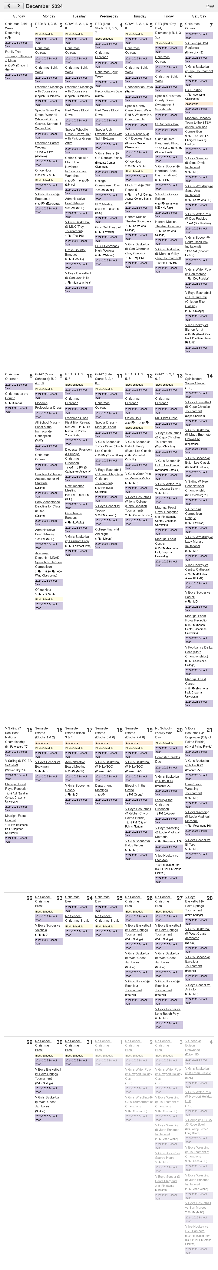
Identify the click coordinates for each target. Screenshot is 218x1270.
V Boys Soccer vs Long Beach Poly (168, 1011)
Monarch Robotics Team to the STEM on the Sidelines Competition (198, 124)
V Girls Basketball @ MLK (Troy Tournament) (77, 226)
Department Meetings (103, 787)
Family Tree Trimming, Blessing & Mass (18, 56)
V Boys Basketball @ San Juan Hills (78, 275)
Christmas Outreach (42, 50)
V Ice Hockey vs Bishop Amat (196, 327)
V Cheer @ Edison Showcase (193, 1045)
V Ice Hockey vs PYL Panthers (196, 1228)
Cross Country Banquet (75, 252)
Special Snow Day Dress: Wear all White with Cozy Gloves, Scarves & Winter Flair (48, 119)
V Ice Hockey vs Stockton (166, 857)
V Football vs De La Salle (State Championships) (198, 651)
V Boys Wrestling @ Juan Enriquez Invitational (167, 1129)
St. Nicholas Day (167, 124)
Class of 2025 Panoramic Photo (167, 140)
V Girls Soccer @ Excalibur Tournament (137, 985)
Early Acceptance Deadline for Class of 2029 (48, 506)
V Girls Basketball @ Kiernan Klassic (198, 1070)
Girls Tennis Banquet (73, 515)
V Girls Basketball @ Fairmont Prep (77, 538)
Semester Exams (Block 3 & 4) (75, 732)
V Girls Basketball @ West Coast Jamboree (137, 957)
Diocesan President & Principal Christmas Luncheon (78, 456)
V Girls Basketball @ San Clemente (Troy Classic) (137, 248)
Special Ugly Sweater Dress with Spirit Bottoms (108, 133)
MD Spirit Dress (166, 417)
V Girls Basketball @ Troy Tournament (199, 68)
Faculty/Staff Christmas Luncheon (163, 804)
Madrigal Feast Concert (165, 540)
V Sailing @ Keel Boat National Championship (196, 485)
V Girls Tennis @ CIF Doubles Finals (108, 155)
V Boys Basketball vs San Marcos (198, 1205)
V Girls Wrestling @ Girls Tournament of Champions (139, 1101)
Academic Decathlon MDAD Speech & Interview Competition (48, 560)
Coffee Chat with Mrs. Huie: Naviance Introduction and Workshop (76, 166)
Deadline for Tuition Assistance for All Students (48, 478)
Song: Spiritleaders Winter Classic (195, 378)
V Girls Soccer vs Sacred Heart (167, 1155)
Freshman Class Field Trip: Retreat (77, 419)
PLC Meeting (104, 204)
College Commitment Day (107, 182)
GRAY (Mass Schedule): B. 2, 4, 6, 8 (46, 378)
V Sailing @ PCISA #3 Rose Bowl (198, 1121)
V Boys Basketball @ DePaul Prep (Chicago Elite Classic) (198, 299)
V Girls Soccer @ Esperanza (47, 196)
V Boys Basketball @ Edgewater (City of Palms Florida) (198, 735)
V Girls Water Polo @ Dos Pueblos (198, 216)
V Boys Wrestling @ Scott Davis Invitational (197, 162)
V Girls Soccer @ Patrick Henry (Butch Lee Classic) (139, 446)
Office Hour (43, 170)
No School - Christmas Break (43, 901)
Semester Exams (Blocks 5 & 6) (105, 732)
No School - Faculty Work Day (164, 732)
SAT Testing (193, 90)
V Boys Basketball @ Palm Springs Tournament (138, 929)
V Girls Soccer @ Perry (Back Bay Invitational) (197, 241)
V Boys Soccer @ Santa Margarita (167, 1178)
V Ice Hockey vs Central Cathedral (197, 566)
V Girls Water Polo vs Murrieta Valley (138, 475)
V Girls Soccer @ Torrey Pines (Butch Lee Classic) (109, 446)
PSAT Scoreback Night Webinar (107, 248)
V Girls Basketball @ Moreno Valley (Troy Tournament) (168, 253)
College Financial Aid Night (107, 531)
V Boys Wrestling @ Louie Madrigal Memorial (167, 832)
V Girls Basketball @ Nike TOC (107, 764)
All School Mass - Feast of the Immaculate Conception (47, 429)
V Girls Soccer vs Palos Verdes (137, 842)
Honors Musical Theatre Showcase (138, 218)
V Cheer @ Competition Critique (193, 513)
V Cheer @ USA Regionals (196, 45)
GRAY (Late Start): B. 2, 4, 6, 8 (104, 378)
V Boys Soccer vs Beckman (47, 764)
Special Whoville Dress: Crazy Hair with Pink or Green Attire (78, 136)
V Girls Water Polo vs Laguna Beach (168, 485)
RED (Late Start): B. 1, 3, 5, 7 (106, 28)
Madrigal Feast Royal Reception (166, 509)
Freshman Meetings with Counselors (49, 88)
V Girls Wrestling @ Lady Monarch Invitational (199, 541)
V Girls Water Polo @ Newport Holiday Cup (138, 1073)
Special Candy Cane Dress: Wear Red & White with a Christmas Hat (138, 112)
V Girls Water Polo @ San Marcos (198, 271)
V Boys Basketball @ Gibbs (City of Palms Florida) (138, 813)
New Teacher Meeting (74, 487)
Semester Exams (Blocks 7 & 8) (135, 732)
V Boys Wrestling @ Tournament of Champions (167, 1101)
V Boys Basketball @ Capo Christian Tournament (168, 437)
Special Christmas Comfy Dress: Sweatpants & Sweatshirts (168, 102)
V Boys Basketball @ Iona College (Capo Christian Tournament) (138, 503)
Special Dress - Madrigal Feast (106, 424)
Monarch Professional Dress (48, 405)
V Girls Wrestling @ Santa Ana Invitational (199, 190)
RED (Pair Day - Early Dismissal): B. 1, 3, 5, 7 (168, 30)
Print (210, 6)
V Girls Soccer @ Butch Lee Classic (168, 462)
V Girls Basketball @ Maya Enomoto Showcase (198, 434)
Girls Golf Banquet (108, 227)
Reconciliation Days (109, 91)
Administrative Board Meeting (75, 200)
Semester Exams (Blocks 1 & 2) (45, 732)
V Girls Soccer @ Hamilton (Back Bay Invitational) (167, 170)
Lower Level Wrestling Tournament (193, 788)
